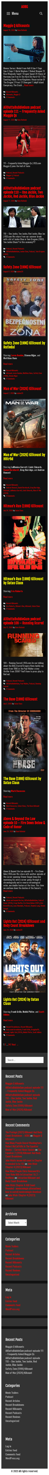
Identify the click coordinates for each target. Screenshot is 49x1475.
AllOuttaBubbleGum (12, 251)
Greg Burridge (35, 487)
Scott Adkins (37, 1032)
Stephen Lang (35, 905)
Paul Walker (24, 683)
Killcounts (9, 94)
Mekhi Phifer (27, 1032)
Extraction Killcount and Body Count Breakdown (22, 1179)
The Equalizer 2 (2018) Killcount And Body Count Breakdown (23, 1153)
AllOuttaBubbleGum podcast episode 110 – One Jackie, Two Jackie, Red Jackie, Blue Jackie (23, 192)
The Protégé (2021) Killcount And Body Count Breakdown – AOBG (23, 1133)
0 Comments (10, 97)
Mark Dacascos (18, 791)
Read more (28, 85)
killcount (9, 373)
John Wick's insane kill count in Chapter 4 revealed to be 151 (23, 1161)
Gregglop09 (35, 1029)
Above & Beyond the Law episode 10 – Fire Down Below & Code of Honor (24, 823)
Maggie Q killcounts (16, 26)
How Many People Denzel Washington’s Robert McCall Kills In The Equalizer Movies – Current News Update (23, 1146)
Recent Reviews (12, 1270)
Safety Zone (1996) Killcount (22, 267)
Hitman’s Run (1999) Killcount (23, 506)
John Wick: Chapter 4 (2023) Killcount (21, 1165)
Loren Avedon (17, 355)
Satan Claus (36, 606)
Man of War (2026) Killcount (22, 389)
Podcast (9, 172)
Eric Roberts (17, 591)
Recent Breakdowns (13, 1026)
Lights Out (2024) (16, 1032)
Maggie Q (17, 94)
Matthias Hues (28, 373)
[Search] (41, 13)
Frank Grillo (26, 1029)
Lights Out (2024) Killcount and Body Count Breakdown (24, 923)
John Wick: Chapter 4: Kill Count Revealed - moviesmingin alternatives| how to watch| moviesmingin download (23, 1188)
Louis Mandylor (18, 905)
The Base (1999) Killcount (20, 699)
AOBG (24, 7)
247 (9, 1044)
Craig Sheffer (18, 903)
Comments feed (12, 1305)
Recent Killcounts (12, 91)
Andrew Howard (11, 487)
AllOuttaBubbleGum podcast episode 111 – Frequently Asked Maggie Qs (24, 111)
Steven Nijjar (13, 375)
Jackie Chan (24, 251)
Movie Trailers (11, 1246)
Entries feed (11, 1301)
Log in (8, 1297)
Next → (15, 1044)
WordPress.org (12, 1309)
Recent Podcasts (18, 172)
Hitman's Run (20, 606)
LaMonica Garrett (16, 490)
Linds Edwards (27, 490)
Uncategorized (12, 1274)
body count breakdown (14, 1029)
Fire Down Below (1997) (31, 903)
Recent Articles (12, 1254)
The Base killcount (33, 805)
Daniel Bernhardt (11, 470)
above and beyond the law (15, 900)
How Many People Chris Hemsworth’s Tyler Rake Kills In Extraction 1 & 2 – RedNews (22, 1174)
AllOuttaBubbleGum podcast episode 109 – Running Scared (23, 621)
